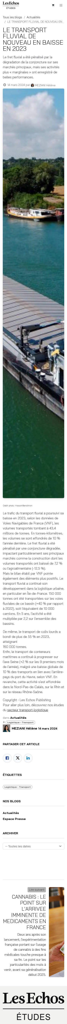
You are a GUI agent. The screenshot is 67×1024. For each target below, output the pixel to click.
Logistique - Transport (20, 722)
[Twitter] (17, 758)
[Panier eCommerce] (53, 5)
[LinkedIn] (28, 758)
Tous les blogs (12, 17)
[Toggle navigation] (61, 5)
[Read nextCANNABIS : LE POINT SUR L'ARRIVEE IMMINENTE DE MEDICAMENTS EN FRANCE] (56, 932)
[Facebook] (7, 758)
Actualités (33, 17)
